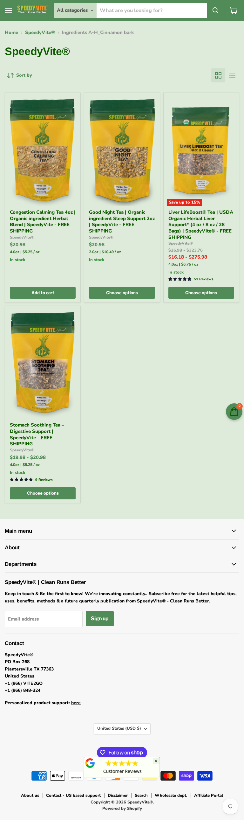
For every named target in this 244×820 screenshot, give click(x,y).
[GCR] (90, 763)
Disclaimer (118, 795)
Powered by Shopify (122, 808)
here (76, 703)
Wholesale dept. (171, 795)
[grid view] (218, 75)
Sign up (100, 618)
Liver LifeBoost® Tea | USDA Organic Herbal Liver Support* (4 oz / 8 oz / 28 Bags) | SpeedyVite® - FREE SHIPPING (200, 224)
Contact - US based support (73, 795)
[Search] (215, 10)
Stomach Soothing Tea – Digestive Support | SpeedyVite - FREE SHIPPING (37, 434)
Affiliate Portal (208, 795)
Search (141, 795)
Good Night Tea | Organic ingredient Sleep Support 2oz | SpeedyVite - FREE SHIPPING (122, 221)
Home (11, 32)
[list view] (232, 75)
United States (119, 728)
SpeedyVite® (40, 32)
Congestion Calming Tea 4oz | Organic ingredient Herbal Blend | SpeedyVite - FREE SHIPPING (43, 221)
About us (30, 795)
